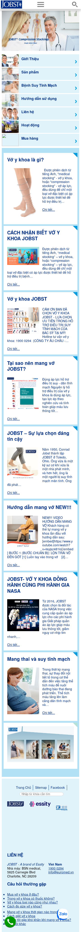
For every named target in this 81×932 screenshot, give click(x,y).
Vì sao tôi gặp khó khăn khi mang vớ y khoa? (39, 919)
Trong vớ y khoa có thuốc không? (31, 898)
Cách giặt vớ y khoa (21, 916)
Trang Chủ (23, 787)
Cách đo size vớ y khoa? (24, 906)
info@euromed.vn (61, 872)
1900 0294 (56, 868)
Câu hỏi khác (16, 923)
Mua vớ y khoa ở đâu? (23, 894)
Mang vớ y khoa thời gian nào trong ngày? (37, 912)
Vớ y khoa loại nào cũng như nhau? (32, 902)
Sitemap (41, 787)
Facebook (58, 787)
